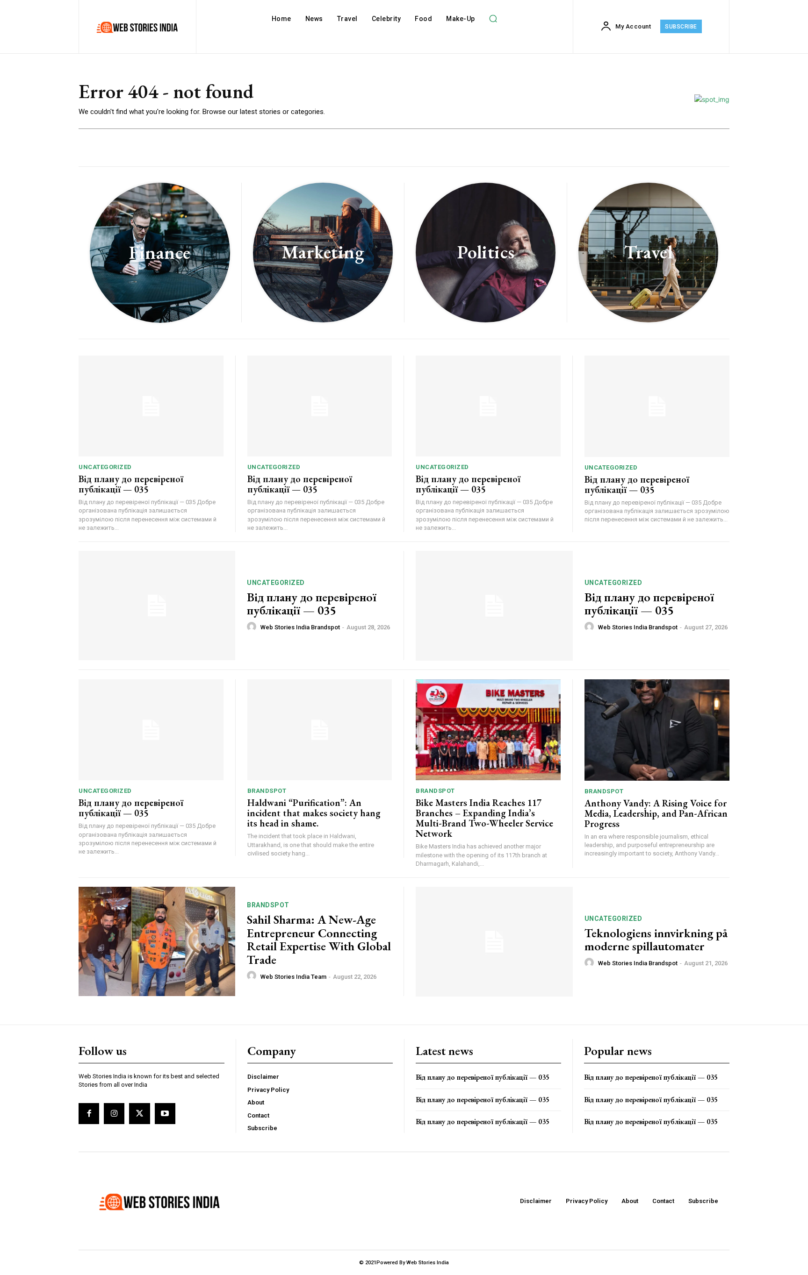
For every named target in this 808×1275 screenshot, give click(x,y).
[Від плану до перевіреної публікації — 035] (151, 406)
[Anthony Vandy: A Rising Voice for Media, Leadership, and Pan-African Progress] (657, 730)
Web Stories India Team (293, 976)
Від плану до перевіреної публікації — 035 (131, 484)
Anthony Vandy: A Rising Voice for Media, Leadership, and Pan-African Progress (656, 813)
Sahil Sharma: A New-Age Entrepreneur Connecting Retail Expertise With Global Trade (319, 940)
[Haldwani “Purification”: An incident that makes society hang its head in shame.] (319, 730)
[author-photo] (253, 627)
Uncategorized (105, 467)
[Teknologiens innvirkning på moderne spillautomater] (494, 942)
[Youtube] (165, 1113)
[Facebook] (89, 1113)
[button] (493, 19)
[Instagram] (114, 1113)
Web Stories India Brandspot (300, 627)
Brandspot (267, 791)
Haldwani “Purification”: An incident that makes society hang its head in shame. (314, 813)
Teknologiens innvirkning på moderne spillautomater (656, 939)
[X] (139, 1113)
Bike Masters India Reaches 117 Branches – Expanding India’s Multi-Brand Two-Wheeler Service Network (484, 818)
